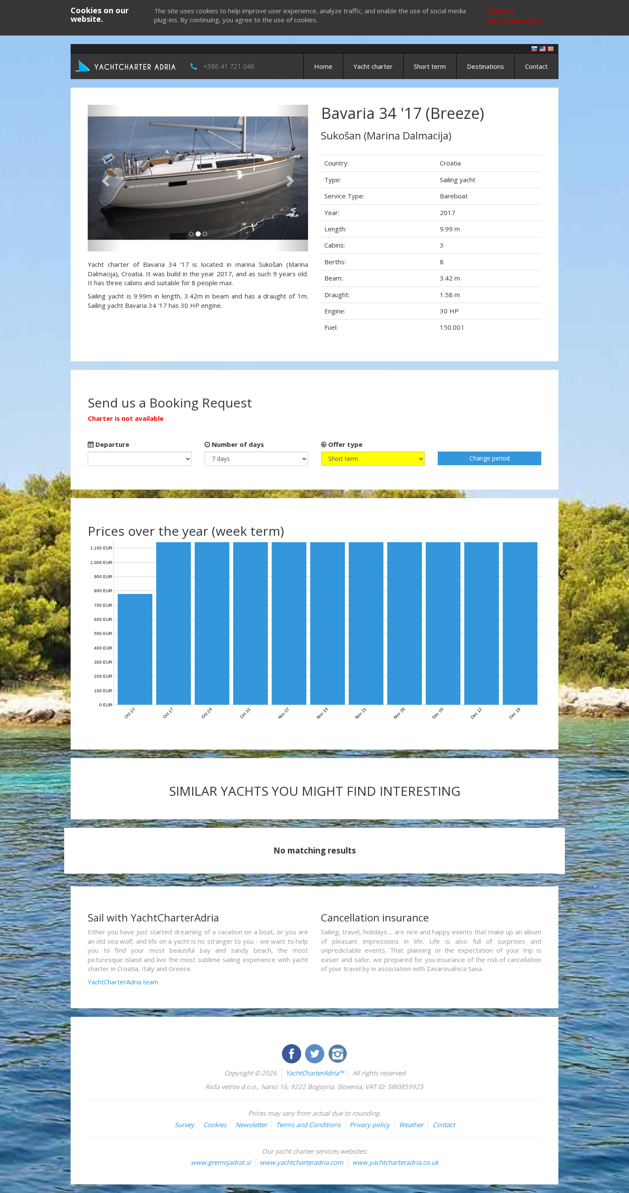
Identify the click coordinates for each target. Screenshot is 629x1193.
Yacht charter (373, 66)
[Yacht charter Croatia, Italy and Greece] (542, 48)
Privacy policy (370, 1124)
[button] (104, 178)
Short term (430, 66)
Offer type (344, 444)
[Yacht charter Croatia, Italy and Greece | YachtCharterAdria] (126, 65)
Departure (111, 444)
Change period (489, 458)
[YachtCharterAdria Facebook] (292, 1052)
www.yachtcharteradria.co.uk (395, 1162)
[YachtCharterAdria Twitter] (315, 1052)
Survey (184, 1124)
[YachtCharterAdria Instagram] (337, 1052)
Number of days (237, 444)
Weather (411, 1124)
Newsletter (251, 1124)
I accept (501, 10)
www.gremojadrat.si (221, 1162)
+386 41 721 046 (229, 66)
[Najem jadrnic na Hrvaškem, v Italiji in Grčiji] (534, 48)
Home (323, 66)
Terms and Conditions (308, 1124)
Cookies (214, 1124)
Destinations (485, 66)
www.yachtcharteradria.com (301, 1162)
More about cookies (515, 21)
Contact (536, 66)
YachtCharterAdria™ (315, 1073)
